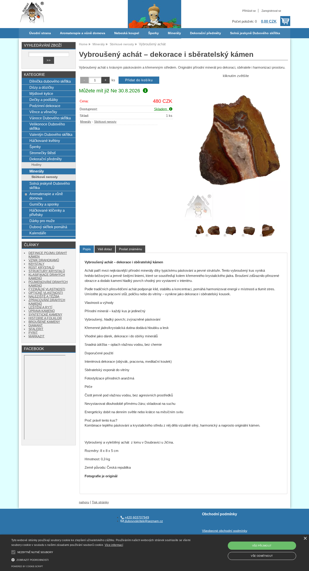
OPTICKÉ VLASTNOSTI (46, 293)
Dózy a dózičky (41, 87)
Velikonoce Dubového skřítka (47, 126)
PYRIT (33, 332)
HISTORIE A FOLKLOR (45, 318)
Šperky (153, 33)
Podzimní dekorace (44, 106)
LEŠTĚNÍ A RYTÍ (40, 307)
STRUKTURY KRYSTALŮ (47, 271)
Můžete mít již (109, 91)
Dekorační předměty (205, 33)
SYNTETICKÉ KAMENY (45, 314)
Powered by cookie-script (27, 566)
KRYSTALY (36, 264)
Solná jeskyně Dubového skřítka (255, 33)
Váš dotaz (105, 249)
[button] (104, 559)
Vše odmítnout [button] (262, 555)
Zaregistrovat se (271, 10)
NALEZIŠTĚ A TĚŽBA (44, 296)
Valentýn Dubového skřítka (50, 134)
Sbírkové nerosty (105, 121)
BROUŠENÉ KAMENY (44, 322)
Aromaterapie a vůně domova (82, 33)
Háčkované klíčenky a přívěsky (47, 212)
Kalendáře (37, 233)
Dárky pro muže (42, 221)
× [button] (305, 538)
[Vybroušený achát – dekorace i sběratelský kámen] (235, 150)
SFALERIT (36, 329)
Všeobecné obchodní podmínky (224, 531)
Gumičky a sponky (44, 204)
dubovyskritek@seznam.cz (143, 521)
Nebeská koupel (126, 33)
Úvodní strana (40, 33)
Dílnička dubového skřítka (50, 81)
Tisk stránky (100, 502)
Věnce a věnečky (43, 112)
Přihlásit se (249, 10)
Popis (87, 249)
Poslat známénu (130, 249)
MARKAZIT (37, 336)
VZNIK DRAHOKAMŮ (44, 260)
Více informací (114, 545)
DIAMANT (36, 325)
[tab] (87, 249)
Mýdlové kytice (41, 93)
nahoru (84, 502)
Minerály (174, 33)
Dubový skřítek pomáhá (48, 227)
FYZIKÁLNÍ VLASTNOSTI (47, 289)
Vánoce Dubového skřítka (50, 118)
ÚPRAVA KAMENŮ (42, 311)
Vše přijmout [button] (262, 545)
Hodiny (36, 164)
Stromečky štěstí (42, 153)
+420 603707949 (136, 517)
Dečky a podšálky (43, 100)
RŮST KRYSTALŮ (41, 267)
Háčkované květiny (44, 141)
